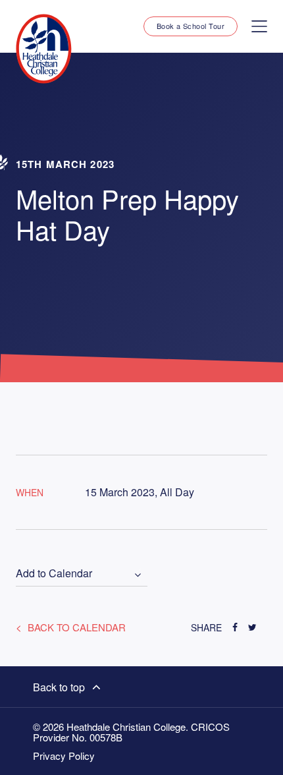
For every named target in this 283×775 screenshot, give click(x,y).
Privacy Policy (64, 756)
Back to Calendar (75, 627)
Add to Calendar (54, 574)
